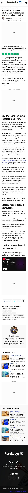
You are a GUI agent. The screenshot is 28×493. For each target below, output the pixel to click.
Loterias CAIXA (8, 8)
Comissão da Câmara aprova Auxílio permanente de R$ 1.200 (17, 366)
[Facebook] (10, 478)
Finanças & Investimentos (15, 355)
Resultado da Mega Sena (7, 317)
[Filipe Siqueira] (3, 18)
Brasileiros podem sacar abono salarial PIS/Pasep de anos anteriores (17, 375)
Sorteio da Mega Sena (19, 317)
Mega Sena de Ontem (7, 310)
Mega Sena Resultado (7, 315)
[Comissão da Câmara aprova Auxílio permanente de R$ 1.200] (5, 366)
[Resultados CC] (14, 3)
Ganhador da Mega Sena (15, 306)
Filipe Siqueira (9, 18)
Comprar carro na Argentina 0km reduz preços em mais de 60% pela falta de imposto (18, 439)
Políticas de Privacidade (20, 491)
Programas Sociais (13, 363)
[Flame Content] (14, 454)
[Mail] (14, 478)
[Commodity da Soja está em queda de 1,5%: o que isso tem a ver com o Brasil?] (5, 358)
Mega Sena (15, 8)
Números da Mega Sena (18, 315)
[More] (23, 301)
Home (3, 8)
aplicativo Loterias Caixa (8, 160)
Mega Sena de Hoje (13, 308)
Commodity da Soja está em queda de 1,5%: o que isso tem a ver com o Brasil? (17, 358)
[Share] (18, 478)
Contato (11, 491)
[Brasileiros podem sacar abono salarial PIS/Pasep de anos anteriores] (5, 374)
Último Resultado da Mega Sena (9, 319)
